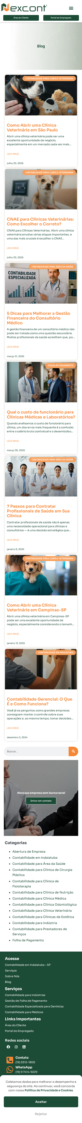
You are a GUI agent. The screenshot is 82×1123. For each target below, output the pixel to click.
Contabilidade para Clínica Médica (39, 898)
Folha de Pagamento (28, 940)
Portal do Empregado (19, 1031)
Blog (8, 982)
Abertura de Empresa (28, 852)
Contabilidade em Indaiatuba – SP (28, 965)
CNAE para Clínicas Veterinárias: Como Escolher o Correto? (40, 221)
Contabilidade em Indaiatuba (34, 858)
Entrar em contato (41, 800)
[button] (71, 8)
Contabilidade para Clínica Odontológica (44, 905)
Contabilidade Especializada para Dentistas (34, 1006)
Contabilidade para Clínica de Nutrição (42, 892)
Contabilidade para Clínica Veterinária (42, 911)
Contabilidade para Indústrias (25, 995)
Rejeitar (41, 1114)
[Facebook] (8, 1046)
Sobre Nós (12, 976)
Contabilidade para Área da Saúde (38, 864)
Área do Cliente (15, 1025)
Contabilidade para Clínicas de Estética (43, 917)
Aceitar (41, 1102)
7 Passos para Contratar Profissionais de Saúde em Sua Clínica (38, 511)
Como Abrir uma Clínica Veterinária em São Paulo (32, 128)
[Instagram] (16, 1046)
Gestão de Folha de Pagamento (26, 1000)
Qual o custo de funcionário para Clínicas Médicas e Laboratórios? (41, 414)
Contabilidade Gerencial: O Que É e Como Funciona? (39, 701)
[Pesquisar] (73, 751)
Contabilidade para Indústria (34, 923)
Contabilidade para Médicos (24, 1012)
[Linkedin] (24, 1046)
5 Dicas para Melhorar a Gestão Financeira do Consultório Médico (38, 318)
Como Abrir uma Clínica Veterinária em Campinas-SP (36, 607)
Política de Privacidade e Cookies (49, 1090)
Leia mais (13, 153)
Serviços (11, 970)
